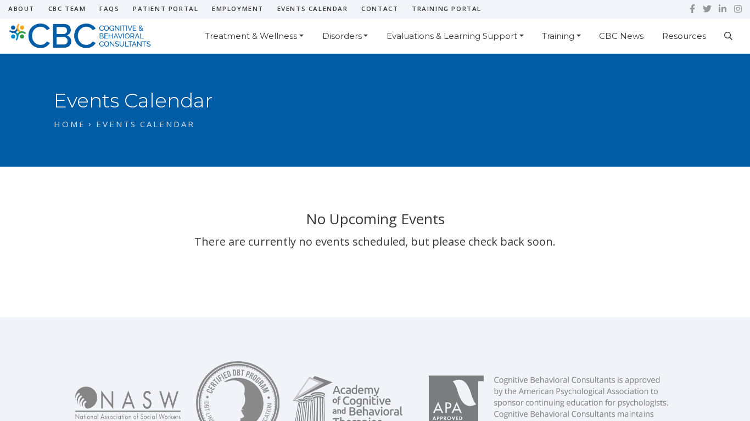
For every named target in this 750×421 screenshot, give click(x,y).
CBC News (621, 36)
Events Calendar (312, 8)
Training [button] (558, 36)
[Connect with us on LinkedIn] (722, 9)
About (21, 8)
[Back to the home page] (85, 34)
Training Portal (447, 8)
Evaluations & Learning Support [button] (452, 36)
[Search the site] (728, 36)
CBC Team (67, 8)
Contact (379, 8)
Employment (238, 8)
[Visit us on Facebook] (692, 9)
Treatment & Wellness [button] (251, 36)
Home (70, 123)
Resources (684, 36)
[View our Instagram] (738, 9)
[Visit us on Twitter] (707, 9)
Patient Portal (165, 8)
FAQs (109, 8)
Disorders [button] (342, 36)
